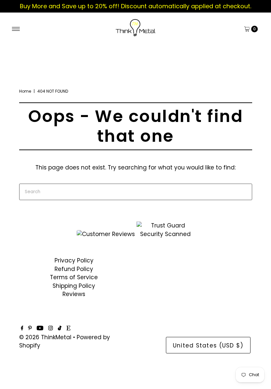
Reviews (73, 294)
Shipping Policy (74, 286)
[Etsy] (68, 328)
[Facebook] (22, 328)
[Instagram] (50, 328)
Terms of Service (74, 277)
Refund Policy (74, 269)
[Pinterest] (30, 328)
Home (25, 91)
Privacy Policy (74, 260)
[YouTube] (40, 328)
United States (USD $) (208, 345)
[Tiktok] (59, 328)
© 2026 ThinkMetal (45, 337)
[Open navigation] (16, 29)
